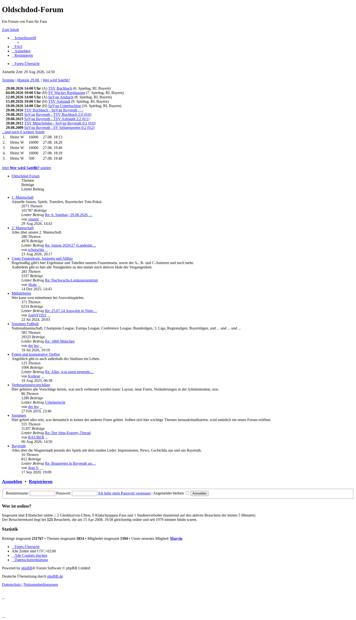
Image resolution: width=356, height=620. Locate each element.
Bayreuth (19, 446)
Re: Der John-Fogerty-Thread (68, 433)
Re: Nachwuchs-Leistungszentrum (71, 280)
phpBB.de (55, 576)
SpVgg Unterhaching (64, 106)
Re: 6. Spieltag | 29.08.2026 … (69, 215)
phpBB (26, 568)
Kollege (34, 376)
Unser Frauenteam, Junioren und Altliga (42, 258)
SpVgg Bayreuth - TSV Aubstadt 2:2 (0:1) (56, 119)
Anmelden (12, 481)
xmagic (33, 219)
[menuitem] (17, 47)
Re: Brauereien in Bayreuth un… (70, 463)
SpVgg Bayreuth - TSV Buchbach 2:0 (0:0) (57, 114)
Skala (32, 285)
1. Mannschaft (22, 197)
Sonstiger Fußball (25, 324)
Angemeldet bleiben (169, 493)
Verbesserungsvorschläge (31, 385)
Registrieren (41, 481)
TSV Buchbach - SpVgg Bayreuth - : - (54, 110)
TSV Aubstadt (59, 101)
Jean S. (33, 468)
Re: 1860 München (60, 341)
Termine (8, 80)
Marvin (176, 538)
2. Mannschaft (22, 228)
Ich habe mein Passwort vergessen (124, 493)
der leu (33, 346)
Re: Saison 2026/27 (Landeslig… (70, 245)
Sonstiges (19, 415)
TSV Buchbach (60, 88)
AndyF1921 (37, 315)
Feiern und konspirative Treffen (36, 354)
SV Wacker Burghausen (66, 93)
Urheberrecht (55, 402)
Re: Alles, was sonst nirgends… (69, 372)
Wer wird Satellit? (56, 80)
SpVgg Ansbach (60, 97)
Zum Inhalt (10, 30)
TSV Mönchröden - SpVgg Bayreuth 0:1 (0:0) (59, 123)
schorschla (36, 250)
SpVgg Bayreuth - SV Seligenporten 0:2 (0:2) (59, 128)
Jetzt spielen (26, 168)
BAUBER (36, 437)
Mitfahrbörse (21, 293)
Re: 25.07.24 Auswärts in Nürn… (71, 311)
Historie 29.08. (28, 80)
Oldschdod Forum (25, 176)
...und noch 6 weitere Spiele (23, 132)
